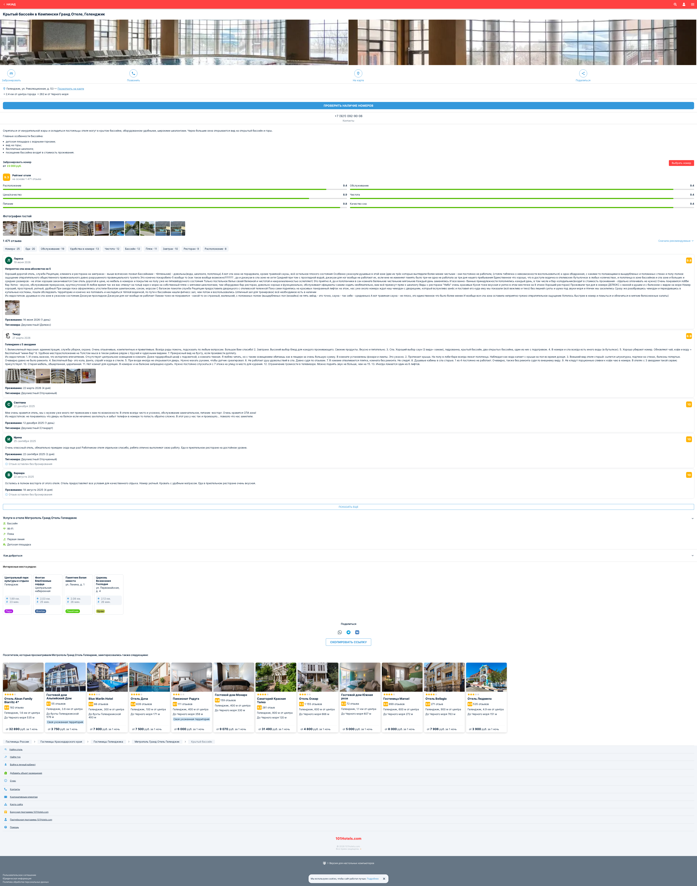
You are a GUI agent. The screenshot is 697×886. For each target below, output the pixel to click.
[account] (684, 4)
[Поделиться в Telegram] (348, 632)
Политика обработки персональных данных (26, 882)
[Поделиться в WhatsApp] (339, 632)
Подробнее (373, 878)
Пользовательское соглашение (19, 875)
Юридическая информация (17, 878)
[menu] (692, 4)
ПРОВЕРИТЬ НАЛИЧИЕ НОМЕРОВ (348, 105)
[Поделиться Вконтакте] (357, 632)
